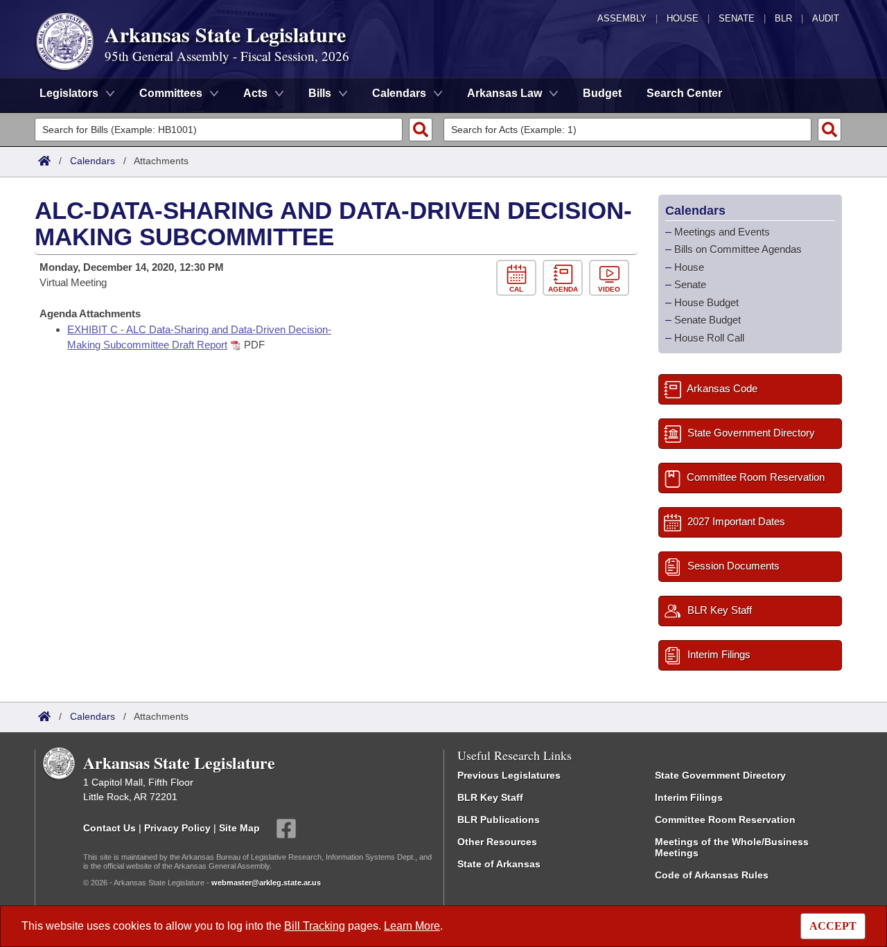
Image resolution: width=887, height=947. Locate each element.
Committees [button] (170, 93)
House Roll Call (709, 338)
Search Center (684, 93)
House (683, 18)
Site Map (239, 827)
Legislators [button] (68, 93)
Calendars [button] (399, 93)
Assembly (622, 18)
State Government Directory (720, 775)
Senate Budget (707, 320)
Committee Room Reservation (725, 819)
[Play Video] (611, 278)
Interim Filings (689, 797)
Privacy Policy (177, 827)
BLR (783, 18)
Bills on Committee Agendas (738, 249)
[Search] (420, 129)
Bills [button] (319, 93)
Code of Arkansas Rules (712, 874)
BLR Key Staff (490, 797)
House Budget (706, 302)
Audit (825, 18)
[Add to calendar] (519, 278)
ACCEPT (833, 926)
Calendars (92, 160)
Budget (602, 93)
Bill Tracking (314, 926)
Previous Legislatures (509, 775)
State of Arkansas (499, 863)
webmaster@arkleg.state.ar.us (266, 882)
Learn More (412, 926)
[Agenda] (566, 278)
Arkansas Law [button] (504, 93)
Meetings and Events (722, 232)
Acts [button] (255, 93)
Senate (737, 18)
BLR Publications (498, 819)
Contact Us (109, 827)
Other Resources (497, 841)
